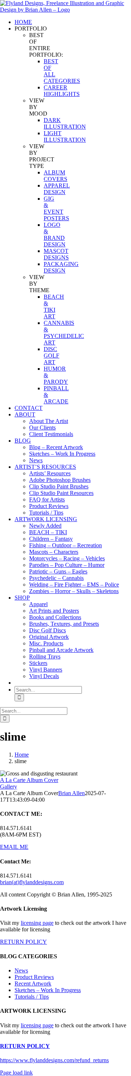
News (21, 970)
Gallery (8, 786)
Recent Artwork (33, 983)
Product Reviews (34, 977)
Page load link (16, 1072)
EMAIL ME (14, 847)
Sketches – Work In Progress (48, 990)
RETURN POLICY (23, 942)
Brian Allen (71, 793)
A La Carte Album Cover (29, 780)
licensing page (37, 923)
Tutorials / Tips (32, 997)
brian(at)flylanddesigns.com (32, 882)
